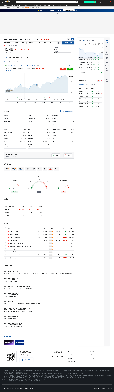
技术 (22, 58)
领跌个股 (93, 84)
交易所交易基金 (7, 7)
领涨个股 (87, 84)
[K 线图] (6, 65)
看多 (69, 155)
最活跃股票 (81, 84)
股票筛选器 (65, 5)
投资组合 (70, 358)
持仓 (9, 61)
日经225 (81, 64)
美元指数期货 (82, 72)
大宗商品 (88, 40)
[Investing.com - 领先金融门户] (6, 1)
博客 (69, 351)
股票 (93, 40)
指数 (84, 40)
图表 (10, 58)
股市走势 (81, 81)
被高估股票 (37, 7)
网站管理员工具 (71, 361)
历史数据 (13, 61)
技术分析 (8, 164)
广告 (91, 355)
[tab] (7, 169)
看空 (57, 155)
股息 (18, 61)
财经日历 (59, 5)
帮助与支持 (92, 358)
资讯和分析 (16, 58)
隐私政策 (103, 388)
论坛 (26, 58)
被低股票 (32, 7)
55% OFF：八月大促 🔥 (90, 2)
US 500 (80, 69)
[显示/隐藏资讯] (38, 65)
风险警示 (109, 388)
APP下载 (70, 355)
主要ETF (14, 7)
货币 (80, 40)
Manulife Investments (69, 127)
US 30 (80, 67)
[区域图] (9, 65)
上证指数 (81, 57)
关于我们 (92, 351)
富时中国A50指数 (83, 59)
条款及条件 (96, 388)
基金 (23, 7)
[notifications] (108, 2)
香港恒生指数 (82, 62)
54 (73, 135)
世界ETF (19, 7)
